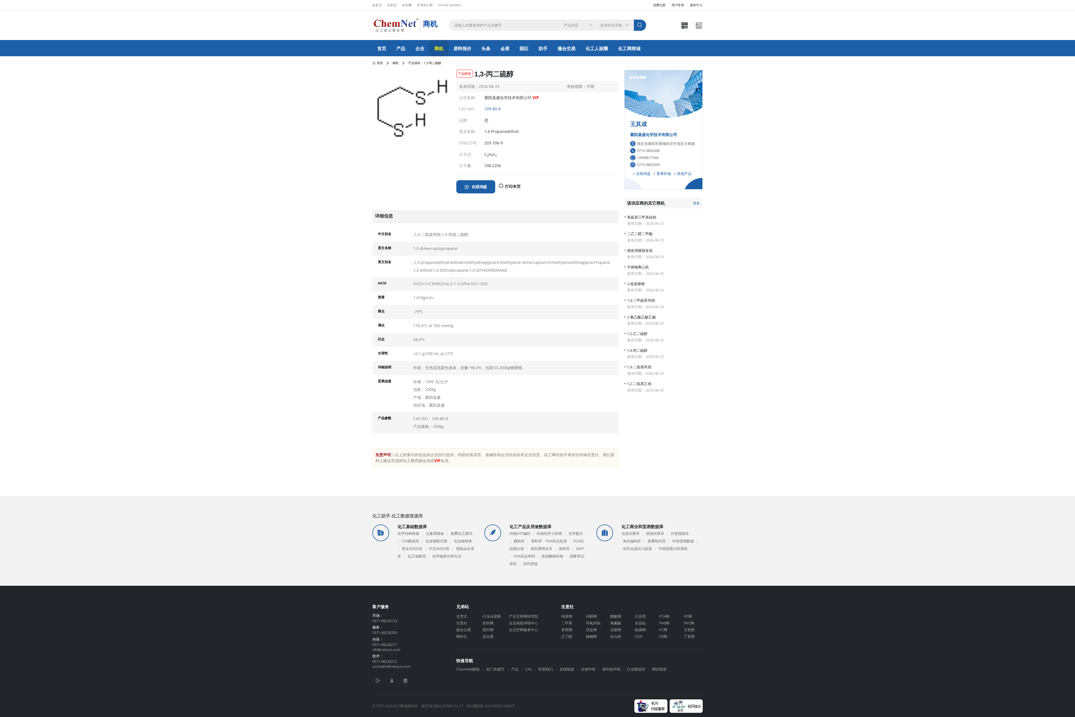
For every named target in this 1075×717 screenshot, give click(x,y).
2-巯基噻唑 (636, 284)
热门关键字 (495, 669)
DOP (638, 636)
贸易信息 (384, 381)
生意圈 (407, 5)
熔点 (381, 311)
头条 (486, 48)
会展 (505, 48)
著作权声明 (611, 669)
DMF (580, 548)
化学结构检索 (408, 533)
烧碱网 (591, 636)
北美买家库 (630, 533)
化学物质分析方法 (446, 556)
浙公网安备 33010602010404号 (491, 706)
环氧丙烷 (593, 622)
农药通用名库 (541, 548)
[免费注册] (378, 680)
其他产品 (684, 173)
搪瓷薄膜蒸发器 (640, 250)
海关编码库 (632, 540)
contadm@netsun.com (391, 666)
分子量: (465, 165)
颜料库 (519, 540)
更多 (696, 203)
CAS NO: (467, 108)
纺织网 (488, 622)
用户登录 (678, 5)
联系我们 (545, 669)
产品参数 (384, 418)
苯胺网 (566, 629)
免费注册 (659, 5)
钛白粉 (615, 636)
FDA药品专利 (524, 556)
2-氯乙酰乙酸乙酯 (641, 317)
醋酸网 (615, 616)
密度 (381, 297)
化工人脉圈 (597, 48)
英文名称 (384, 248)
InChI (382, 283)
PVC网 (689, 622)
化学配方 (576, 533)
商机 (438, 48)
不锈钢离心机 (638, 267)
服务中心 (696, 5)
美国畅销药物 (552, 556)
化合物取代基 (436, 540)
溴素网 (615, 629)
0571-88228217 (384, 644)
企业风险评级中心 (523, 622)
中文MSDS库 (439, 548)
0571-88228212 (384, 661)
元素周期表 (435, 533)
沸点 (381, 325)
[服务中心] (405, 680)
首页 (381, 48)
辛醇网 (591, 616)
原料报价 (462, 48)
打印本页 (513, 186)
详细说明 (384, 367)
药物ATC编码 (520, 533)
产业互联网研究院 (523, 616)
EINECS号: (468, 143)
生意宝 (377, 5)
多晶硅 (640, 622)
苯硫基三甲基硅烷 (641, 217)
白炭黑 (640, 616)
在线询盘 (479, 186)
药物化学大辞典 (549, 533)
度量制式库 (657, 540)
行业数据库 (636, 669)
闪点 (381, 339)
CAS (528, 669)
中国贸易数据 (683, 540)
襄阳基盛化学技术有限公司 (653, 134)
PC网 (663, 629)
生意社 (392, 5)
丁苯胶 (689, 636)
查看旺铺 (663, 173)
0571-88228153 (384, 620)
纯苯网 (566, 616)
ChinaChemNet (449, 5)
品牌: (463, 120)
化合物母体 (463, 540)
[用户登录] (391, 680)
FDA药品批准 (556, 540)
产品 (400, 48)
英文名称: (467, 131)
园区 (524, 48)
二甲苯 (566, 622)
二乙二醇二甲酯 (640, 233)
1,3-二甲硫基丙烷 (641, 300)
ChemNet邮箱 (468, 669)
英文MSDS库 (412, 548)
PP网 (688, 616)
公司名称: (467, 97)
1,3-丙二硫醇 (637, 350)
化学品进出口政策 (637, 548)
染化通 (488, 636)
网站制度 (659, 669)
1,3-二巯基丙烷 (639, 367)
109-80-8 (492, 108)
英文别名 (384, 262)
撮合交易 (567, 48)
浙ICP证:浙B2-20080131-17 (442, 706)
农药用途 (530, 563)
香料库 (536, 540)
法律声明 (588, 669)
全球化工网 (425, 5)
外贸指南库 (680, 533)
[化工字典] (699, 25)
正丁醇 (566, 636)
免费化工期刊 (461, 533)
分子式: (465, 154)
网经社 (461, 636)
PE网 (663, 636)
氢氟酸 (615, 622)
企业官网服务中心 (523, 629)
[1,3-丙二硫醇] (411, 109)
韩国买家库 (655, 533)
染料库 (564, 548)
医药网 (488, 629)
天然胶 (689, 629)
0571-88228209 (384, 632)
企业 (419, 48)
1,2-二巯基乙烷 (639, 383)
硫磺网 (640, 629)
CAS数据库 (410, 540)
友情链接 (567, 669)
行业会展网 (492, 616)
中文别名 (384, 234)
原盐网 (591, 629)
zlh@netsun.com (386, 649)
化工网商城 (629, 48)
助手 (543, 48)
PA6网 (664, 622)
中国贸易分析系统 (673, 548)
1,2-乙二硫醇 (637, 333)
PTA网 (664, 616)
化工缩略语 (417, 556)
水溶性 (383, 353)
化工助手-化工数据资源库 (397, 516)
